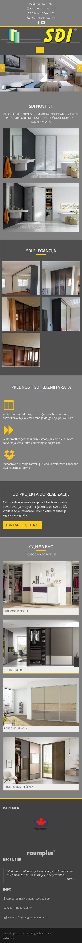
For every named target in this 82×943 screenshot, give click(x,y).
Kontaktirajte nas (22, 525)
